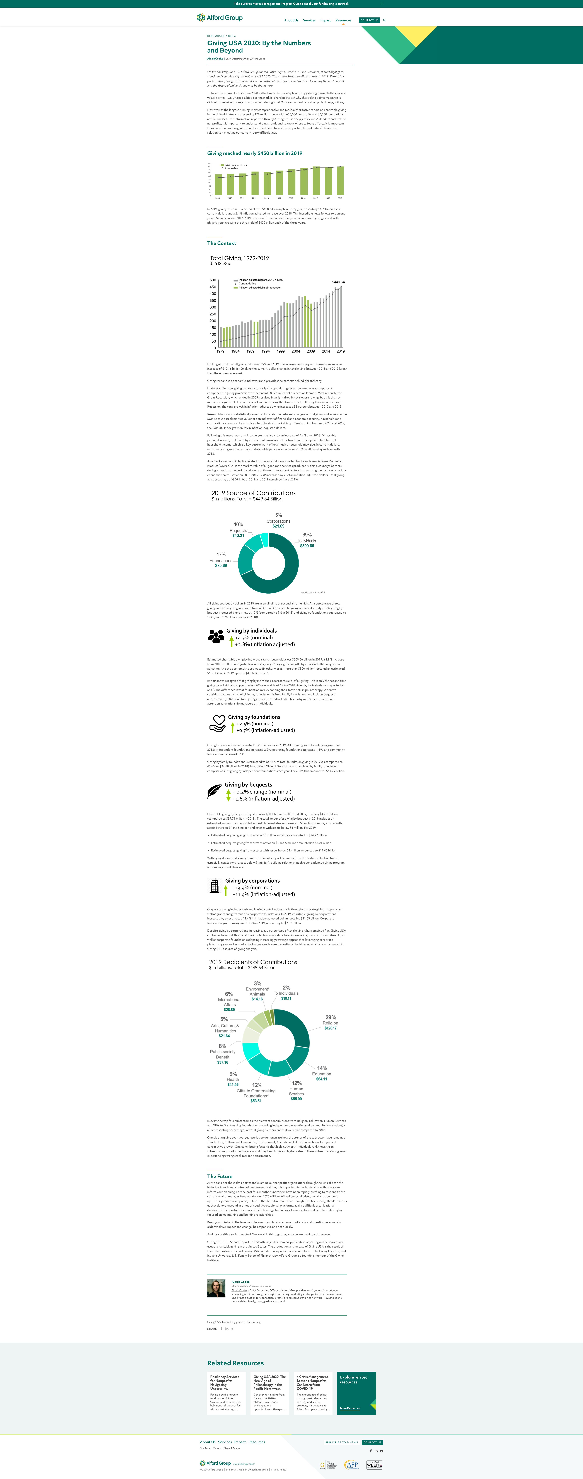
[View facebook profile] (370, 1450)
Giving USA (214, 1322)
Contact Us (370, 20)
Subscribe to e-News (341, 1442)
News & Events (232, 1448)
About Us (291, 20)
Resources (343, 20)
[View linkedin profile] (376, 1450)
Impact (325, 20)
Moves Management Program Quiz (276, 3)
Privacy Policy (278, 1469)
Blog (232, 35)
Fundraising (254, 1322)
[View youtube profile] (381, 1450)
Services (309, 20)
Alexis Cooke (239, 1290)
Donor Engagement (233, 1322)
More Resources (350, 1408)
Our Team (205, 1448)
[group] (226, 1393)
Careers (217, 1448)
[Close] (382, 3)
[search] (383, 20)
